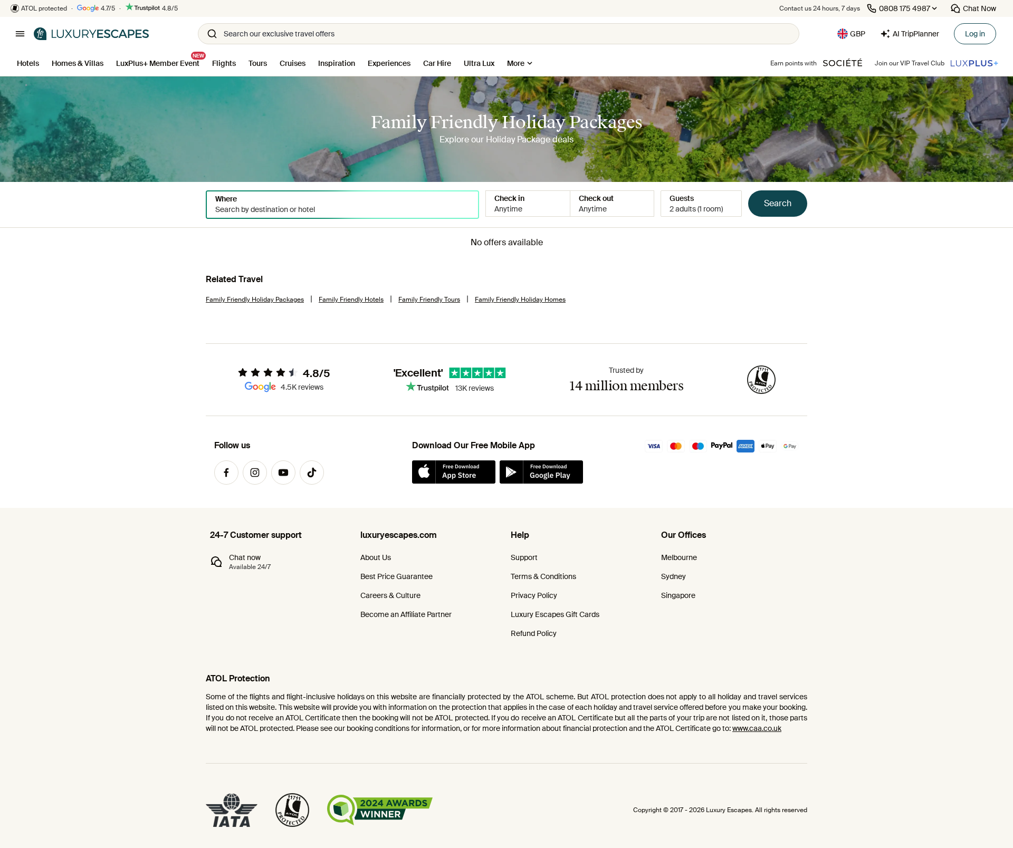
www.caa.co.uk (756, 728)
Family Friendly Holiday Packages (255, 299)
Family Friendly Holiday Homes (520, 299)
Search (777, 203)
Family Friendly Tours (429, 299)
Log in (975, 33)
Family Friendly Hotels (351, 299)
